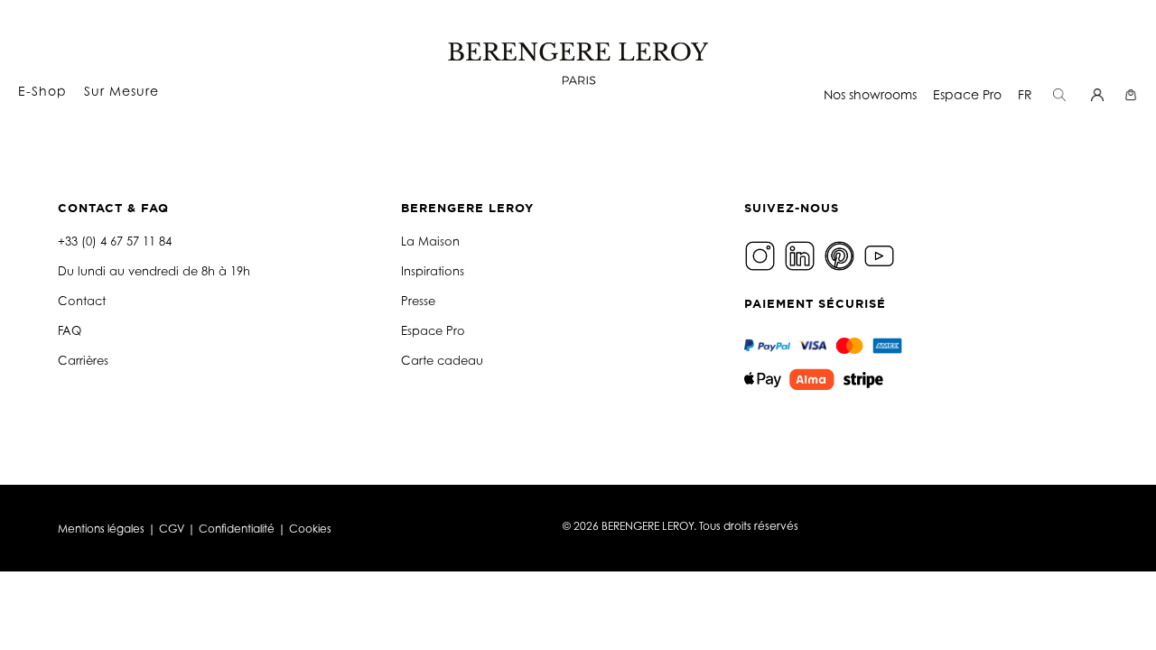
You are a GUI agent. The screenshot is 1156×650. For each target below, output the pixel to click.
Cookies (310, 528)
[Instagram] (762, 254)
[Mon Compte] (1099, 94)
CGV (171, 528)
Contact (82, 300)
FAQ (69, 330)
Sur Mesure (121, 90)
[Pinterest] (842, 254)
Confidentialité (237, 528)
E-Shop (42, 90)
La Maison (430, 241)
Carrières (83, 360)
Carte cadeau (442, 360)
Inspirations (432, 271)
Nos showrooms (870, 94)
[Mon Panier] (1133, 94)
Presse (418, 300)
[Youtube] (881, 254)
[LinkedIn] (802, 254)
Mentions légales (101, 528)
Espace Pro (967, 94)
